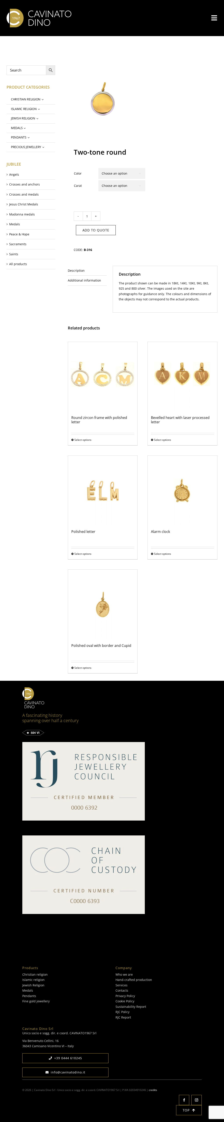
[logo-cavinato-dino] (39, 10)
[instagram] (196, 1100)
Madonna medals (22, 214)
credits (153, 1090)
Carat (78, 186)
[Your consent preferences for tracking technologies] (22, 1118)
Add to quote (95, 230)
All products (18, 264)
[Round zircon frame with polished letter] (103, 376)
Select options (82, 440)
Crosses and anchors (24, 184)
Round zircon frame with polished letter (99, 419)
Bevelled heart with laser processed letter (180, 419)
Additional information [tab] (84, 280)
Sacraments (17, 244)
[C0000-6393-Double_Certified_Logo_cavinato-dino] (83, 837)
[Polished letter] (103, 490)
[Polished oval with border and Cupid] (103, 604)
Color (78, 173)
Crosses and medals (24, 194)
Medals (14, 224)
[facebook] (184, 1100)
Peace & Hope (19, 234)
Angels (14, 174)
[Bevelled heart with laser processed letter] (182, 376)
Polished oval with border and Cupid (101, 645)
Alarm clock (160, 531)
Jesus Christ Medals (23, 204)
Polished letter (83, 531)
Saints (13, 254)
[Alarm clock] (182, 490)
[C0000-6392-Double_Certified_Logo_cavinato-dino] (83, 743)
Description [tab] (76, 270)
